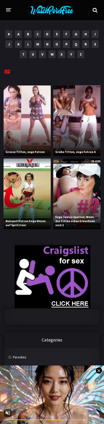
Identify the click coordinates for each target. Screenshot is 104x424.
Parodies (19, 357)
